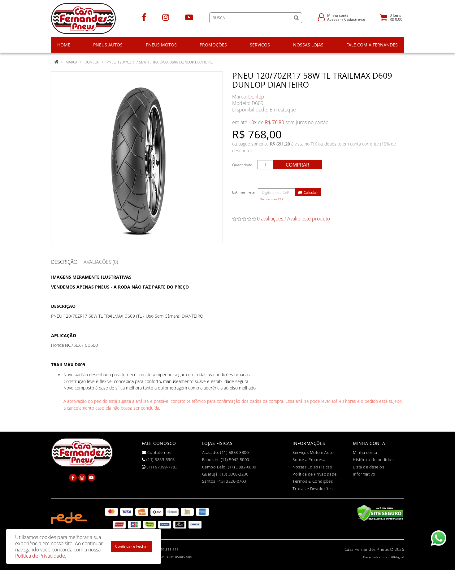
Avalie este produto (308, 218)
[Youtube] (189, 17)
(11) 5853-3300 (234, 452)
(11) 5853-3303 (160, 459)
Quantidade (242, 165)
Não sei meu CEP (272, 199)
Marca (71, 62)
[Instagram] (165, 17)
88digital (397, 557)
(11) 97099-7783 (161, 467)
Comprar (297, 164)
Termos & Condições (312, 481)
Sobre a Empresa (309, 459)
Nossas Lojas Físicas (312, 467)
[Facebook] (144, 17)
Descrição (64, 262)
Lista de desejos (368, 467)
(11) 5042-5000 (235, 459)
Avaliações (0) (101, 262)
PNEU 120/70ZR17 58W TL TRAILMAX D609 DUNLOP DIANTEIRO (159, 62)
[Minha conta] (321, 17)
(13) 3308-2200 (234, 474)
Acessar (334, 19)
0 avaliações (270, 218)
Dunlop (91, 62)
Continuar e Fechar (131, 546)
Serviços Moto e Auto (313, 452)
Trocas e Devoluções (312, 488)
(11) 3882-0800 (242, 467)
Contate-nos (158, 452)
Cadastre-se (354, 19)
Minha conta (365, 452)
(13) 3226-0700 (232, 481)
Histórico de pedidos (373, 459)
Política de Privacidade (314, 474)
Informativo (364, 474)
